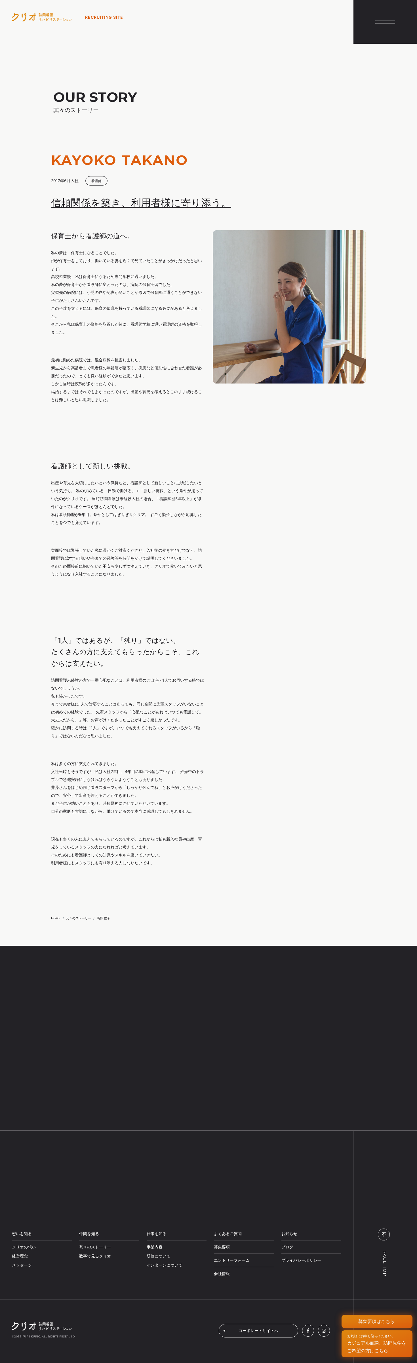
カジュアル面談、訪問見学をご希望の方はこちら (376, 1343)
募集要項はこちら (376, 1321)
